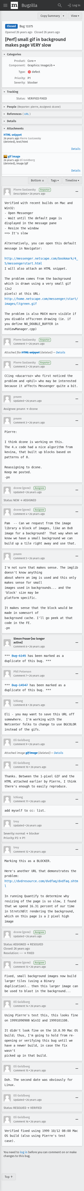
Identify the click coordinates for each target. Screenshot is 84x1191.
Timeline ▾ (72, 180)
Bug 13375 (26, 26)
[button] (73, 5)
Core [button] (32, 60)
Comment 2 (20, 366)
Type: (22, 71)
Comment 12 (20, 851)
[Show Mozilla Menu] (14, 5)
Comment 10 (20, 767)
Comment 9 (20, 744)
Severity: (19, 82)
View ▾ (75, 15)
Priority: (20, 78)
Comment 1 (20, 343)
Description (20, 193)
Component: (17, 65)
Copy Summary (50, 15)
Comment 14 (20, 1006)
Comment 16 (20, 1121)
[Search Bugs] (59, 5)
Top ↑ (9, 1176)
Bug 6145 (19, 656)
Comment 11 (20, 801)
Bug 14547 (20, 685)
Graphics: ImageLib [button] (41, 65)
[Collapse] (76, 191)
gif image (13, 156)
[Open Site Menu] (5, 5)
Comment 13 (20, 966)
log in (24, 1152)
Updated (18, 400)
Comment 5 (20, 558)
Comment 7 (20, 675)
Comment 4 (20, 514)
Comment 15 (20, 1070)
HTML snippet (13, 134)
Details (75, 148)
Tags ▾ (55, 180)
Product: (19, 60)
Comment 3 (20, 422)
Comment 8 (20, 705)
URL (26, 114)
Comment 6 (20, 646)
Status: (20, 98)
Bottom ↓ (37, 180)
